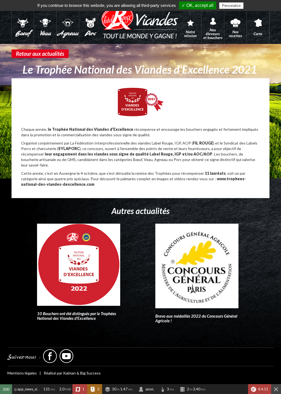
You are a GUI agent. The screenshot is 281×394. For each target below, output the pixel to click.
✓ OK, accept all (197, 5)
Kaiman (69, 373)
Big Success (90, 373)
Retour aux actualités (40, 53)
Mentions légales (22, 373)
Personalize (231, 6)
